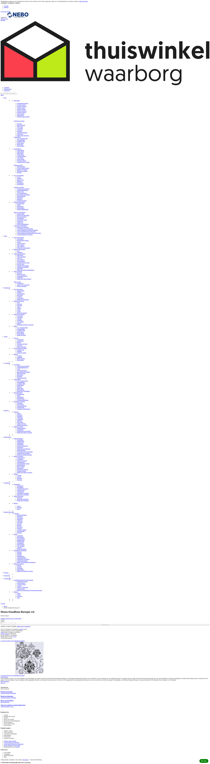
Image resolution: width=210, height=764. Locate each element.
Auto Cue (19, 258)
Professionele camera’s (23, 240)
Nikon (18, 310)
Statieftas (19, 351)
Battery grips (20, 180)
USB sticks (20, 134)
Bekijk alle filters (21, 335)
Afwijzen (17, 3)
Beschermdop (20, 146)
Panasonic (19, 252)
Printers (19, 565)
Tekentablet (20, 518)
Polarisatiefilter (21, 140)
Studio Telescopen (18, 496)
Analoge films (20, 214)
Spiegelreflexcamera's (22, 103)
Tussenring (20, 317)
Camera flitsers (21, 589)
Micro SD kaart (21, 125)
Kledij (18, 205)
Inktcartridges (20, 569)
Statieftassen (20, 429)
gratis (21, 629)
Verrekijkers (7, 483)
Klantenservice (8, 89)
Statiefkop (19, 416)
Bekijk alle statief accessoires (24, 432)
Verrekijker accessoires (23, 493)
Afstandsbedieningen (22, 190)
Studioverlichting (18, 438)
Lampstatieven (21, 457)
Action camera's (21, 243)
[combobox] (8, 93)
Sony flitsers (20, 157)
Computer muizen (21, 530)
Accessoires (7, 363)
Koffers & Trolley (21, 353)
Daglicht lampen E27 (22, 446)
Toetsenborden (21, 531)
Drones (19, 242)
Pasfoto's (6, 572)
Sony (18, 251)
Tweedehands (7, 578)
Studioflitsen (20, 440)
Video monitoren (21, 256)
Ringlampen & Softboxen (23, 449)
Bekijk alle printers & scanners (25, 571)
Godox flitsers (20, 159)
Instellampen (20, 443)
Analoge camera (21, 109)
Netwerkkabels (21, 538)
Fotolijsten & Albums (19, 401)
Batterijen (19, 181)
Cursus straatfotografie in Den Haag (26, 231)
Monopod (19, 415)
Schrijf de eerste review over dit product (11, 618)
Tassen (5, 336)
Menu (2, 95)
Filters (15, 326)
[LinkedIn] (3, 709)
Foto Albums (20, 404)
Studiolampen (20, 441)
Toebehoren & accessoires (24, 431)
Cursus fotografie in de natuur (24, 234)
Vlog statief (20, 422)
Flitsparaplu (20, 447)
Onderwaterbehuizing (22, 209)
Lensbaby (19, 296)
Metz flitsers (20, 153)
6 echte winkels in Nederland (11, 742)
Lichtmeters (20, 459)
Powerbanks (20, 184)
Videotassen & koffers (23, 267)
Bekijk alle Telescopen (23, 500)
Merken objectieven (19, 301)
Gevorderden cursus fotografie (25, 228)
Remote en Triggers (22, 169)
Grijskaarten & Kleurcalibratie (25, 452)
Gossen (19, 477)
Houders (19, 552)
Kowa (18, 509)
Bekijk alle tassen (21, 347)
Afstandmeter (20, 491)
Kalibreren (20, 519)
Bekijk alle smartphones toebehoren (26, 562)
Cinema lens (20, 283)
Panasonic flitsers (21, 160)
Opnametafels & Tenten (23, 463)
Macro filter (20, 144)
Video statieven (21, 261)
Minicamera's (20, 115)
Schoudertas (20, 341)
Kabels (15, 534)
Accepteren (11, 3)
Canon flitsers (20, 150)
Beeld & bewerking (9, 512)
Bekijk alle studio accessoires (24, 472)
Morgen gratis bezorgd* (10, 741)
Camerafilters (17, 137)
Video (5, 236)
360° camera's (20, 245)
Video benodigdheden (19, 254)
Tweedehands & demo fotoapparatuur (23, 580)
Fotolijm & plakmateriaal (23, 409)
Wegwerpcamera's (21, 110)
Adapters (19, 547)
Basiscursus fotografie (22, 227)
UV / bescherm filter (22, 138)
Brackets (19, 172)
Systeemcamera (21, 583)
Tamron (19, 308)
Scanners (19, 566)
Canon (19, 311)
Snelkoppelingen (21, 428)
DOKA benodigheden (23, 224)
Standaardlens (20, 290)
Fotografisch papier (22, 220)
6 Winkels (6, 87)
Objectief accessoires (19, 314)
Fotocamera (17, 100)
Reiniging (19, 199)
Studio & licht (7, 437)
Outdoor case (20, 350)
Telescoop (19, 497)
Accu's (19, 177)
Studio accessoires (18, 456)
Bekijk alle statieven (22, 425)
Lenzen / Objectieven (22, 587)
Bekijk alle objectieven (23, 299)
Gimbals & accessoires (23, 265)
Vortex (19, 506)
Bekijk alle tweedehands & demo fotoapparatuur (29, 590)
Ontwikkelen (20, 218)
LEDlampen (20, 444)
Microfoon (20, 527)
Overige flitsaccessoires (23, 168)
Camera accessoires (19, 187)
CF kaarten (20, 128)
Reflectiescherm (21, 450)
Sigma (18, 307)
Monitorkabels (21, 540)
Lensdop (19, 319)
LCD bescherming (22, 193)
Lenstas (19, 323)
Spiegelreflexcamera (22, 581)
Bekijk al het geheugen (23, 135)
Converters (20, 316)
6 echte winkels (5, 633)
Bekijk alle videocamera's (23, 248)
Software (19, 532)
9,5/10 (14, 636)
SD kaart (19, 123)
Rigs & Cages (20, 264)
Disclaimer (25, 759)
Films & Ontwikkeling (19, 212)
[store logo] (17, 17)
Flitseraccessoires (18, 165)
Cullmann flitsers (21, 156)
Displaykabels (20, 544)
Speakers (19, 528)
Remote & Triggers (22, 460)
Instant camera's (21, 108)
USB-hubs (20, 522)
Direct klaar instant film (23, 215)
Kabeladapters (20, 556)
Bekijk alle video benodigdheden (25, 270)
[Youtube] (1, 709)
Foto (5, 98)
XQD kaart (20, 126)
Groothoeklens (21, 293)
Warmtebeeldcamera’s (22, 488)
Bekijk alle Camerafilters (23, 391)
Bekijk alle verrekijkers (23, 494)
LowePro (19, 355)
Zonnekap (19, 320)
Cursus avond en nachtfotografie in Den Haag (29, 233)
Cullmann (19, 357)
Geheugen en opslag (19, 121)
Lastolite (19, 475)
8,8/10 (17, 747)
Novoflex (19, 480)
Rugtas (19, 342)
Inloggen (6, 7)
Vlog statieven (21, 259)
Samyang (19, 304)
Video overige (17, 282)
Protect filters (20, 143)
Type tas (16, 338)
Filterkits (19, 387)
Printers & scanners (19, 564)
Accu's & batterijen (19, 175)
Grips (18, 369)
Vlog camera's (20, 113)
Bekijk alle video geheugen (24, 279)
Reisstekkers (20, 183)
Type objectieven (18, 289)
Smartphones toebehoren (20, 550)
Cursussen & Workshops (20, 225)
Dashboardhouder (21, 558)
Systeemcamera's (21, 105)
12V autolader (20, 546)
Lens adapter (20, 321)
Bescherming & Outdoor (23, 194)
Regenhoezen (20, 203)
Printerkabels (20, 537)
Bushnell (19, 507)
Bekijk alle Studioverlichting (24, 454)
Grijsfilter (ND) (21, 141)
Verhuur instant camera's (23, 116)
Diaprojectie (20, 222)
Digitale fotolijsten (22, 406)
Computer (16, 513)
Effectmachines (21, 465)
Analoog (19, 586)
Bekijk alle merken (22, 313)
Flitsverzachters (21, 166)
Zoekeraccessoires (21, 200)
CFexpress (20, 129)
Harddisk (19, 131)
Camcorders (20, 239)
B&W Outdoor (21, 358)
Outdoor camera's (21, 112)
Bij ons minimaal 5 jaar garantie (12, 745)
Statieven (6, 410)
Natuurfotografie (18, 392)
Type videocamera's (19, 237)
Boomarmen (20, 468)
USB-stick (19, 521)
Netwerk (19, 524)
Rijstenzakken (20, 208)
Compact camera (21, 584)
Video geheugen (18, 271)
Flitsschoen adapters (22, 171)
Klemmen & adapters (22, 469)
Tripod (19, 413)
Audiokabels (20, 543)
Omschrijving (4, 677)
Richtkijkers (20, 487)
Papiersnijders (20, 407)
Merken (16, 354)
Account (6, 6)
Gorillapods (20, 419)
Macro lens (20, 295)
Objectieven (7, 287)
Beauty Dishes (21, 466)
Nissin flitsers (20, 154)
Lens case (19, 345)
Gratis (2, 632)
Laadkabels (20, 535)
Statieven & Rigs (21, 423)
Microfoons (20, 197)
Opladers (19, 178)
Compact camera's (21, 106)
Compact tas (20, 339)
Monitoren (19, 516)
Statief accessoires (18, 426)
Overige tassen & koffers (20, 348)
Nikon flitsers (20, 152)
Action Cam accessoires (23, 188)
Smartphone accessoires (23, 559)
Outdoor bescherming (19, 202)
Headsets (19, 553)
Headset (19, 525)
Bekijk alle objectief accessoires (25, 324)
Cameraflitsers (17, 149)
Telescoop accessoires (22, 499)
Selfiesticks (20, 268)
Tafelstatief (20, 418)
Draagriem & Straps (22, 344)
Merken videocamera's (19, 249)
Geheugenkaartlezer (22, 132)
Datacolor (19, 478)
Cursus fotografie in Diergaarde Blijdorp (27, 230)
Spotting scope (21, 490)
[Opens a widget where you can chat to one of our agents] (203, 761)
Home (5, 606)
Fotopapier (20, 568)
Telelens (19, 292)
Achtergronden (21, 462)
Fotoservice (7, 90)
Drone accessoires (21, 286)
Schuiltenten (20, 206)
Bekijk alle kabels (21, 549)
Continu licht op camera (23, 162)
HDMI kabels (20, 541)
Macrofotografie (21, 196)
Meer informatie (83, 1)
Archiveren (20, 221)
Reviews (3, 683)
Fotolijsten (19, 403)
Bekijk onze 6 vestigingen (23, 626)
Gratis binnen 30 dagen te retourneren (13, 744)
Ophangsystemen (21, 471)
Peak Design (20, 360)
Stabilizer (19, 420)
